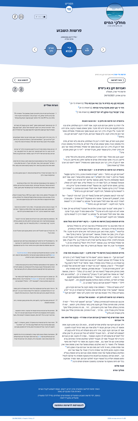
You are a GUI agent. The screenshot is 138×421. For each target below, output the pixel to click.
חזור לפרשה (116, 80)
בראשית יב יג (83, 274)
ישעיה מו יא (99, 271)
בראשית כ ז (21, 322)
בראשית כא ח (74, 242)
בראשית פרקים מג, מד (24, 139)
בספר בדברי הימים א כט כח (25, 207)
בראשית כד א (77, 103)
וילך (51, 51)
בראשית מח (113, 165)
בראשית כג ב (117, 263)
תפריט (69, 4)
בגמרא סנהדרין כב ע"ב (24, 291)
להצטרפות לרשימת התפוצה (69, 405)
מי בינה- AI (39, 17)
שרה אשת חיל (35, 279)
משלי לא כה (88, 195)
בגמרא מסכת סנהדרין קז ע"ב (42, 149)
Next (103, 49)
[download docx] (21, 89)
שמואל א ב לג (111, 182)
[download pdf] (14, 89)
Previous (35, 49)
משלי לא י (75, 257)
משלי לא (25, 277)
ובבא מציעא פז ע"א (27, 149)
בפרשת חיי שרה (25, 279)
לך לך (39, 337)
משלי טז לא (118, 177)
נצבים (51, 48)
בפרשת (43, 337)
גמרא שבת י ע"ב (46, 175)
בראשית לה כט (17, 130)
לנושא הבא (23, 80)
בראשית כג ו (78, 290)
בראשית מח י (83, 112)
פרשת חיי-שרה (119, 74)
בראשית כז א (85, 107)
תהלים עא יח (74, 208)
